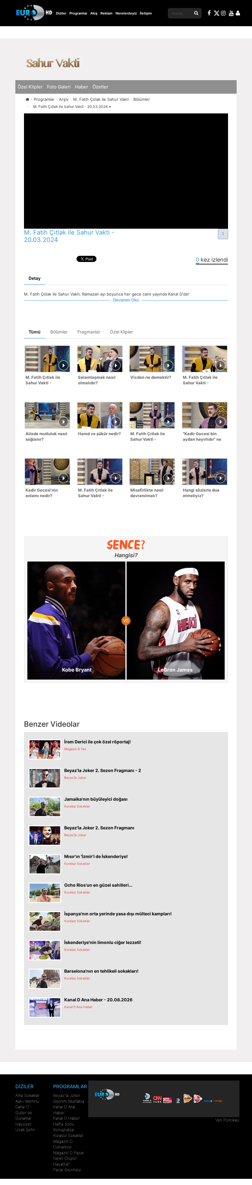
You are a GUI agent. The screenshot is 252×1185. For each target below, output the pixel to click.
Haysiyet (23, 1124)
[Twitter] (216, 14)
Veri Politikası (227, 1120)
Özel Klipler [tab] (121, 331)
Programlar (78, 13)
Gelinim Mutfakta (68, 1101)
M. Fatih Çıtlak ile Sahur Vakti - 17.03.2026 (147, 437)
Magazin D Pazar (68, 1152)
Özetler (100, 87)
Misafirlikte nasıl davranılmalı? (146, 493)
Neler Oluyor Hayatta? (65, 1161)
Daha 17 (22, 1106)
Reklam (106, 13)
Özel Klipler (30, 87)
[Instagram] (223, 14)
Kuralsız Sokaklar (68, 1135)
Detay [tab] (35, 278)
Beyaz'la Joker (66, 1095)
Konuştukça (63, 1129)
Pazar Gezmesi (67, 1169)
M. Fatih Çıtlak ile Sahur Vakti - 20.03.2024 (71, 106)
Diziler (61, 13)
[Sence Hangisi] (126, 545)
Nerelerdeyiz (126, 13)
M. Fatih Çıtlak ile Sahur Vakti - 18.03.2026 (200, 381)
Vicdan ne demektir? (150, 377)
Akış (93, 13)
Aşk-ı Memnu (27, 1101)
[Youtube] (231, 14)
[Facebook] (209, 14)
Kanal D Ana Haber (64, 1109)
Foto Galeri (59, 87)
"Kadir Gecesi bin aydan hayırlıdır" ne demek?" (202, 437)
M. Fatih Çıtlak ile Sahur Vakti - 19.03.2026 (43, 381)
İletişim (146, 13)
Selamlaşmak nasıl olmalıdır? (97, 380)
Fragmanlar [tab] (88, 331)
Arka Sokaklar (27, 1095)
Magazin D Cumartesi (63, 1144)
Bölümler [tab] (59, 331)
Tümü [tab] (35, 331)
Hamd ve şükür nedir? (99, 433)
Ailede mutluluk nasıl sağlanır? (46, 436)
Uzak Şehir (25, 1129)
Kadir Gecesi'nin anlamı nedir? (42, 493)
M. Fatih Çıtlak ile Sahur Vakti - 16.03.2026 (95, 494)
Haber (81, 87)
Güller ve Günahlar (23, 1115)
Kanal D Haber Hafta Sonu (66, 1121)
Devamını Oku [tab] (126, 299)
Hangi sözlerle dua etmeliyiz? (201, 493)
